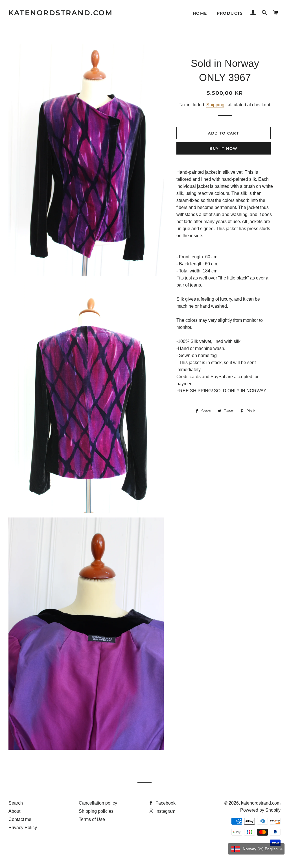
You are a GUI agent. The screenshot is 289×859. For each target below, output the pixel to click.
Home (200, 13)
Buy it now (223, 148)
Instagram (164, 811)
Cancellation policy (98, 803)
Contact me (19, 819)
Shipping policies (96, 811)
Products (230, 13)
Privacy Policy (22, 827)
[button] (256, 849)
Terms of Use (92, 819)
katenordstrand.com (60, 12)
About (14, 811)
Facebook (165, 803)
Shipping (215, 104)
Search (15, 803)
